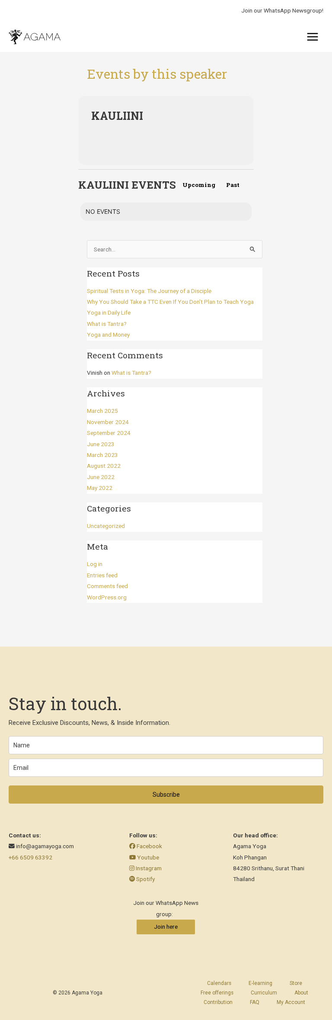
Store (296, 983)
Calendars (219, 983)
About (301, 993)
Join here (166, 926)
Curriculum (264, 993)
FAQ (254, 1002)
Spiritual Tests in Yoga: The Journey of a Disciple (149, 290)
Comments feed (107, 585)
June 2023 (101, 444)
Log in (94, 563)
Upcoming (198, 185)
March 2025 (102, 410)
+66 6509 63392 (30, 857)
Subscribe (166, 794)
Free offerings (217, 993)
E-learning (260, 983)
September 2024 (109, 432)
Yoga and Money (108, 334)
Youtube (147, 857)
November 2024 (108, 421)
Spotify (145, 878)
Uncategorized (106, 525)
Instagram (148, 868)
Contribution (218, 1002)
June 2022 (101, 476)
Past (232, 185)
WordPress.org (107, 597)
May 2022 (99, 487)
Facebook (148, 846)
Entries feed (102, 575)
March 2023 (102, 454)
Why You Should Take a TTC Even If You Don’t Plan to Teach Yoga (170, 301)
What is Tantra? (107, 323)
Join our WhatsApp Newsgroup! (282, 10)
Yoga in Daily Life (109, 312)
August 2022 (104, 465)
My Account (291, 1002)
